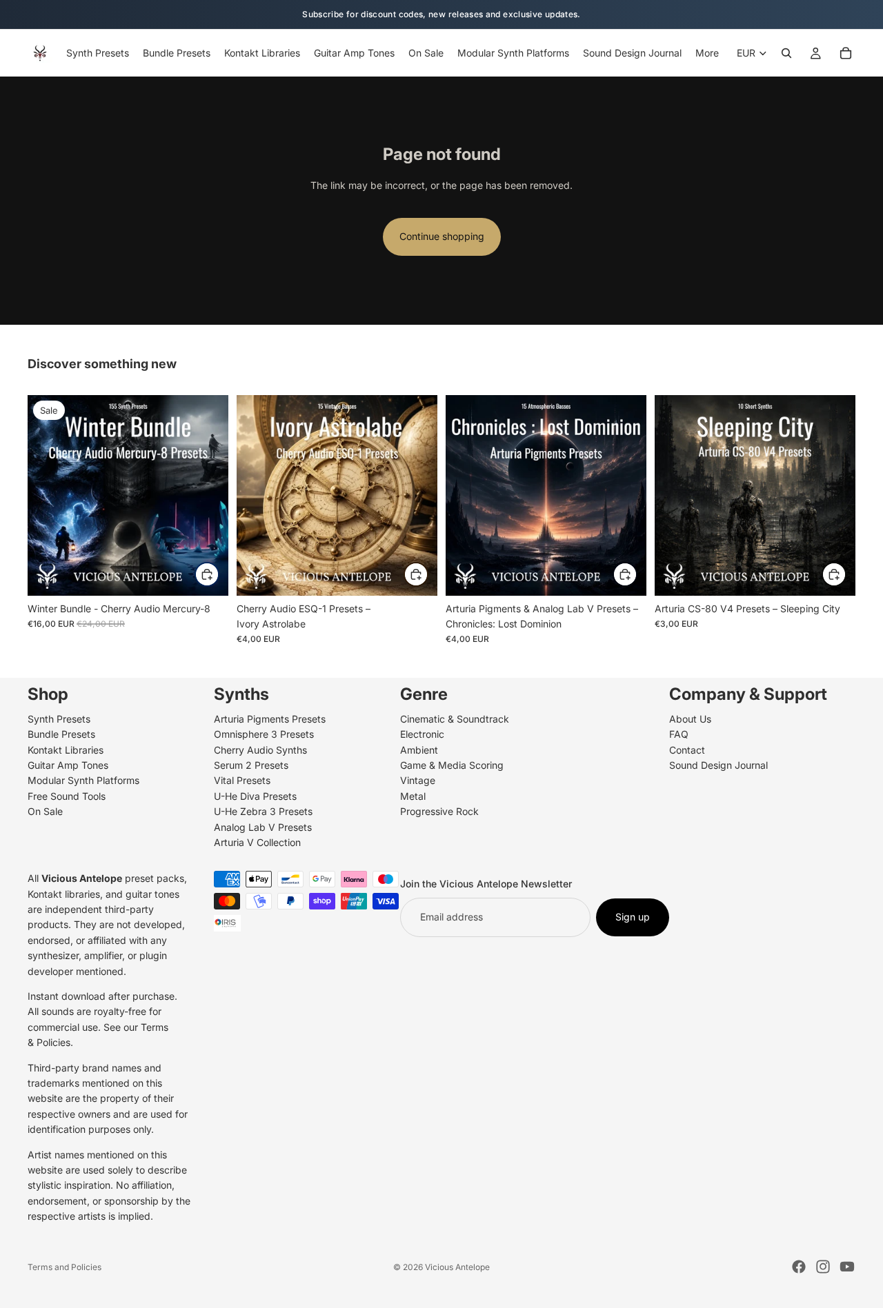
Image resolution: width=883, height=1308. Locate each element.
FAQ (678, 734)
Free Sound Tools (67, 795)
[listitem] (707, 53)
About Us (690, 718)
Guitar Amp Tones (68, 765)
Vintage (417, 780)
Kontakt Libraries (65, 749)
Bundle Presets (61, 734)
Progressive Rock (439, 811)
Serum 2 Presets (251, 765)
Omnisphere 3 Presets (264, 734)
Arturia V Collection (257, 842)
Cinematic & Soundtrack (454, 718)
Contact (687, 749)
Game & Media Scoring (452, 765)
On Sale (45, 811)
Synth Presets (59, 718)
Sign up (632, 917)
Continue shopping (441, 236)
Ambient (419, 749)
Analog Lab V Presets (263, 826)
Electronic (422, 734)
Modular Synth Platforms (83, 780)
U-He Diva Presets (255, 795)
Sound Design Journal (718, 765)
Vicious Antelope (457, 1267)
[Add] (207, 574)
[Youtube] (847, 1266)
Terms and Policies (64, 1267)
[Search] (786, 53)
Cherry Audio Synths (260, 749)
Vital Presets (242, 780)
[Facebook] (799, 1266)
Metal (413, 795)
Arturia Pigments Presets (270, 718)
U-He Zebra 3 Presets (263, 811)
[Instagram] (823, 1266)
